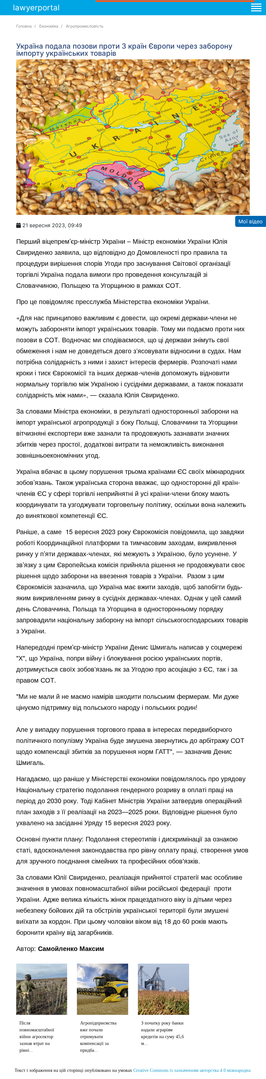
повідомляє (56, 301)
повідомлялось (183, 778)
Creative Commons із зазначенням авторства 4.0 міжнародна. (192, 1070)
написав (191, 646)
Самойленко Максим (71, 948)
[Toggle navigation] (256, 8)
